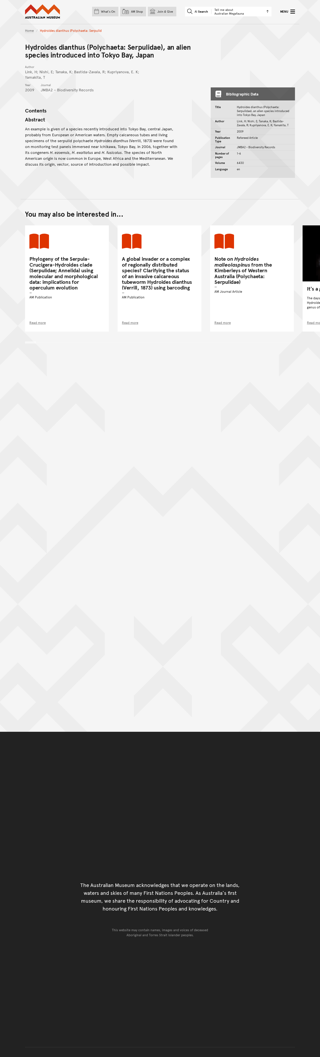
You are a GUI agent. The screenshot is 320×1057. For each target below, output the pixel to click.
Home (29, 30)
